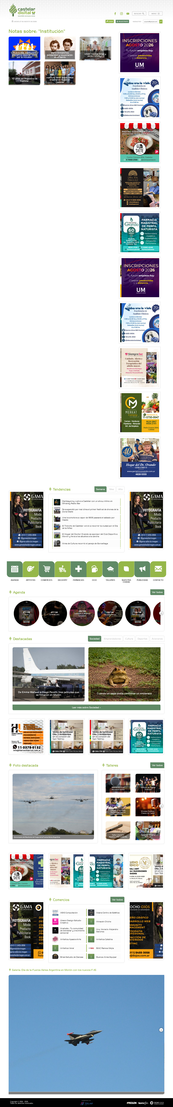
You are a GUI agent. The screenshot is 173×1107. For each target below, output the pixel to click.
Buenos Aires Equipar (106, 957)
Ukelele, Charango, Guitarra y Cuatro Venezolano (118, 812)
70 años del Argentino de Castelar (24, 79)
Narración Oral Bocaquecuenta (118, 788)
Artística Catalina (104, 939)
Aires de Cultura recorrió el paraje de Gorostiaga (85, 543)
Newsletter (137, 21)
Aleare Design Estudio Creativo (70, 921)
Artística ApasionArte (70, 939)
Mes (111, 489)
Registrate (123, 21)
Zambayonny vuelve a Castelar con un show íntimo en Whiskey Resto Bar (87, 502)
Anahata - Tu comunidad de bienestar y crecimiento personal (72, 930)
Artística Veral (67, 948)
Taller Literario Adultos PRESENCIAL (118, 836)
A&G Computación (69, 912)
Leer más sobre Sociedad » (86, 707)
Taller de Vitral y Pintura (148, 836)
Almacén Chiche (103, 921)
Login (110, 21)
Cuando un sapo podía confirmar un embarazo (124, 693)
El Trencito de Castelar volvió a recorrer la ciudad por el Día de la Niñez (90, 526)
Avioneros (157, 638)
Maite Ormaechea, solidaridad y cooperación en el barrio (60, 54)
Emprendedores (112, 638)
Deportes (142, 638)
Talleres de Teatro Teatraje (148, 788)
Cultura (129, 638)
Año (120, 489)
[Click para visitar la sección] (15, 569)
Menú (154, 13)
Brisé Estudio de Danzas (71, 957)
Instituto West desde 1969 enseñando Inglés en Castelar (59, 79)
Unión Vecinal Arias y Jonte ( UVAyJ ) (95, 54)
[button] (161, 613)
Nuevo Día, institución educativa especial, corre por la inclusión (24, 54)
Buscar (138, 13)
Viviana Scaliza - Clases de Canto (148, 812)
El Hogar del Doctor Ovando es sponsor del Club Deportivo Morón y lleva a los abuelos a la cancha (90, 535)
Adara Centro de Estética (107, 912)
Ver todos (157, 592)
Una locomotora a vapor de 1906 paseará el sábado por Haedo (88, 518)
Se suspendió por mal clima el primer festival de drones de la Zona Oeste (90, 510)
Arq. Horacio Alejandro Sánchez (107, 930)
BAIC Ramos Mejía (105, 948)
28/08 (82, 613)
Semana (100, 489)
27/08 (26, 613)
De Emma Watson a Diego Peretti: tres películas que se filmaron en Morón (48, 693)
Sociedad (95, 638)
